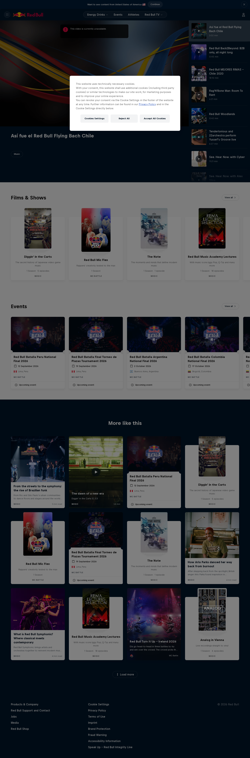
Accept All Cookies (155, 118)
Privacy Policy (147, 104)
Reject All (124, 118)
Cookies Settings (94, 118)
